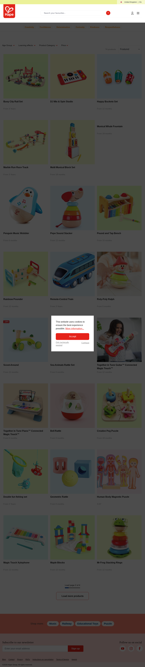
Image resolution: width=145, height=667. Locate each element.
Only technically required (62, 343)
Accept (72, 336)
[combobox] (74, 12)
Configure (85, 343)
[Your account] (132, 13)
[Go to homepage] (9, 11)
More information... (74, 328)
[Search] (108, 13)
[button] (131, 2)
